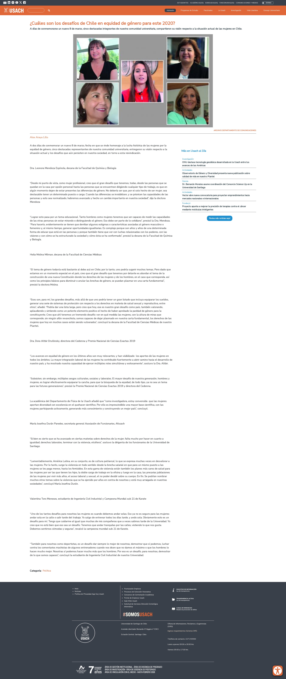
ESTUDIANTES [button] (182, 3)
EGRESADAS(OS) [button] (211, 3)
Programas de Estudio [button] (189, 10)
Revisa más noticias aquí (219, 218)
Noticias (78, 591)
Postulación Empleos (132, 589)
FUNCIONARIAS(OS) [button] (227, 3)
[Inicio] (15, 10)
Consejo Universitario (271, 10)
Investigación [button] (236, 10)
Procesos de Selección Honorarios (137, 592)
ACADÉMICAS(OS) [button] (197, 3)
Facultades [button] (208, 10)
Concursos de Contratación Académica (139, 595)
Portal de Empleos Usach (134, 598)
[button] (278, 671)
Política (47, 570)
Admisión (170, 10)
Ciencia (185, 181)
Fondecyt (186, 203)
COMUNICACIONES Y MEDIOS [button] (247, 3)
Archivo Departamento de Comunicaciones (235, 130)
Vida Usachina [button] (252, 10)
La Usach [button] (221, 10)
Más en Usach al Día (193, 151)
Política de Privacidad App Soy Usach (89, 594)
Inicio (76, 588)
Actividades (187, 170)
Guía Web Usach (130, 601)
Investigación (188, 159)
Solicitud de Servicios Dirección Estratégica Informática (141, 605)
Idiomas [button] (268, 3)
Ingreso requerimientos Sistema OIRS (182, 631)
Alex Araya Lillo (39, 137)
